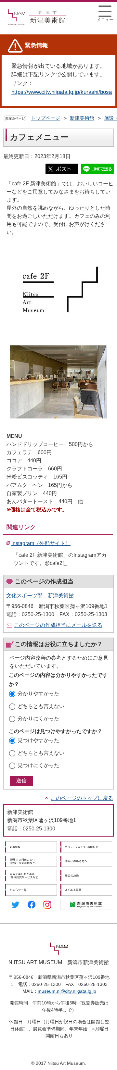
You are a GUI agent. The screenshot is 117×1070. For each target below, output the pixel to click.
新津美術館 (82, 118)
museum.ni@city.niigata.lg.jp (67, 991)
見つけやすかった (38, 740)
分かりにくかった (38, 718)
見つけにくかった (38, 765)
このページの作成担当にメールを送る (58, 625)
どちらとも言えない (41, 706)
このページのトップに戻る (82, 798)
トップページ (45, 118)
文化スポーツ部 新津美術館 (40, 595)
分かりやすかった (38, 693)
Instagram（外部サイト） (41, 543)
